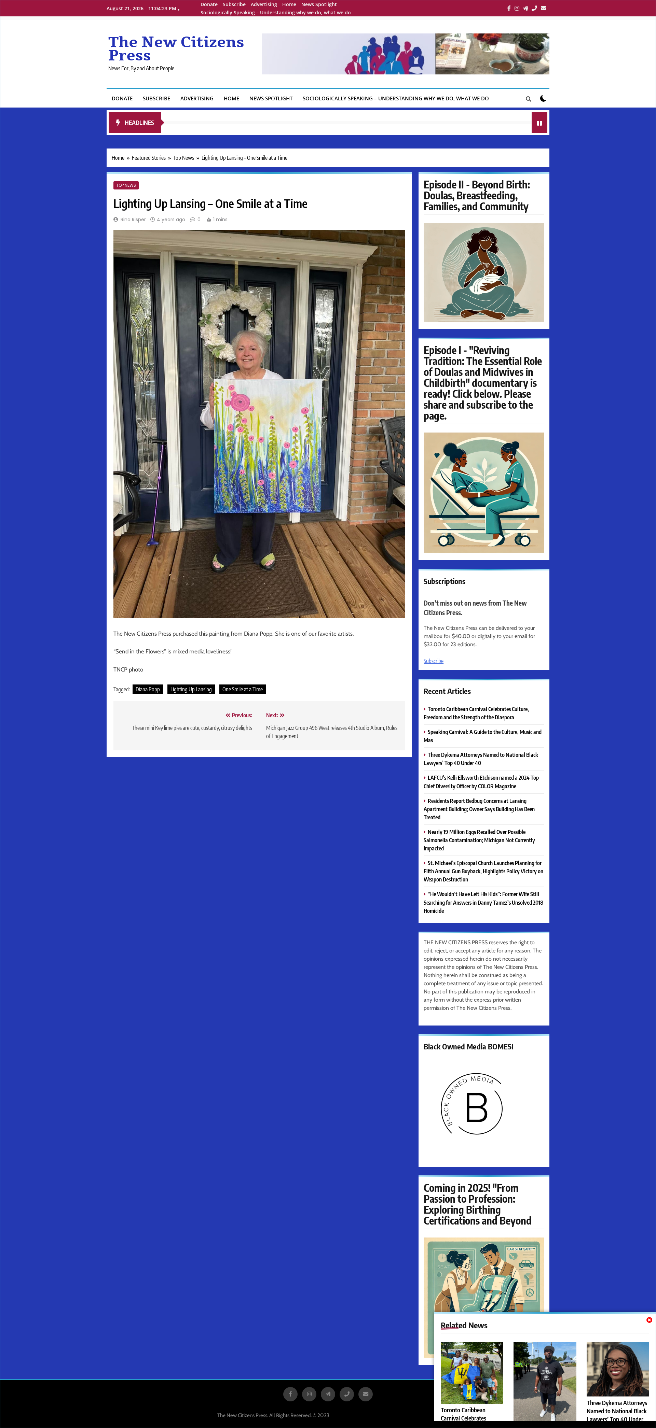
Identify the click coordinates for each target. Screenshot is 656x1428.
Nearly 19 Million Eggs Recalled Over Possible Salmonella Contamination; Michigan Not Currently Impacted (479, 840)
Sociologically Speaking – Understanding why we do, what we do (276, 12)
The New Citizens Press (176, 49)
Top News (126, 185)
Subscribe (234, 4)
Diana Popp (148, 689)
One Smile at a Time (242, 689)
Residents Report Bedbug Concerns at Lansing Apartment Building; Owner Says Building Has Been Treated (479, 809)
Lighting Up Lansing (191, 689)
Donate (209, 4)
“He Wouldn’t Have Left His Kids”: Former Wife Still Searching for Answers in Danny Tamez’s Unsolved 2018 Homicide (483, 902)
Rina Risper (133, 219)
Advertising (264, 4)
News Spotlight (319, 4)
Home (289, 4)
